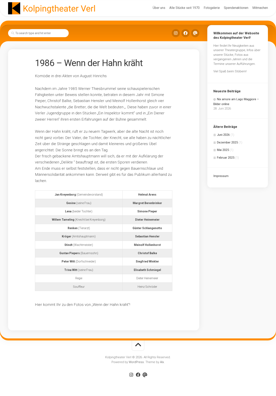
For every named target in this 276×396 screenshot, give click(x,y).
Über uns (159, 8)
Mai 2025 (223, 150)
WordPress (136, 362)
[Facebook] (185, 33)
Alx (162, 362)
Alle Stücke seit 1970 (184, 8)
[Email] (195, 33)
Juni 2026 (223, 135)
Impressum (221, 176)
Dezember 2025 (227, 142)
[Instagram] (176, 33)
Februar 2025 (225, 157)
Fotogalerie (212, 8)
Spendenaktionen (236, 8)
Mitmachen (260, 8)
